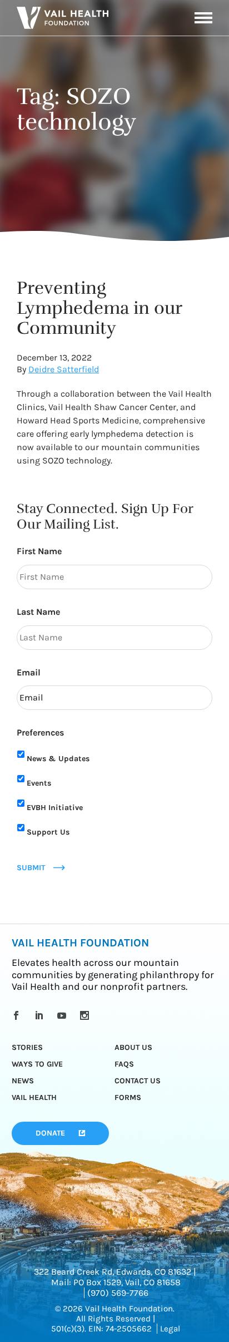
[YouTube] (63, 1015)
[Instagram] (86, 1015)
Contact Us (137, 1081)
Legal (170, 1329)
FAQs (124, 1064)
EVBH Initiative (55, 807)
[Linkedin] (41, 1015)
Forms (127, 1097)
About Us (133, 1047)
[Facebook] (18, 1015)
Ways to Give (37, 1064)
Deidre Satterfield (63, 369)
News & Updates (58, 758)
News (23, 1081)
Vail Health (34, 1097)
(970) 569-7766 (117, 1292)
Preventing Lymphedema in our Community (99, 308)
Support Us (48, 832)
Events (39, 783)
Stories (27, 1047)
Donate (50, 1133)
